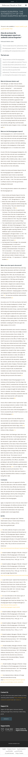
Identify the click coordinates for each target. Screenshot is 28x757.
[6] (12, 297)
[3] (15, 240)
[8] (15, 398)
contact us (18, 699)
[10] (24, 425)
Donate (6, 718)
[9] (12, 414)
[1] (4, 127)
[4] (7, 259)
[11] (15, 430)
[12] (12, 466)
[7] (21, 375)
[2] (16, 208)
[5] (4, 295)
